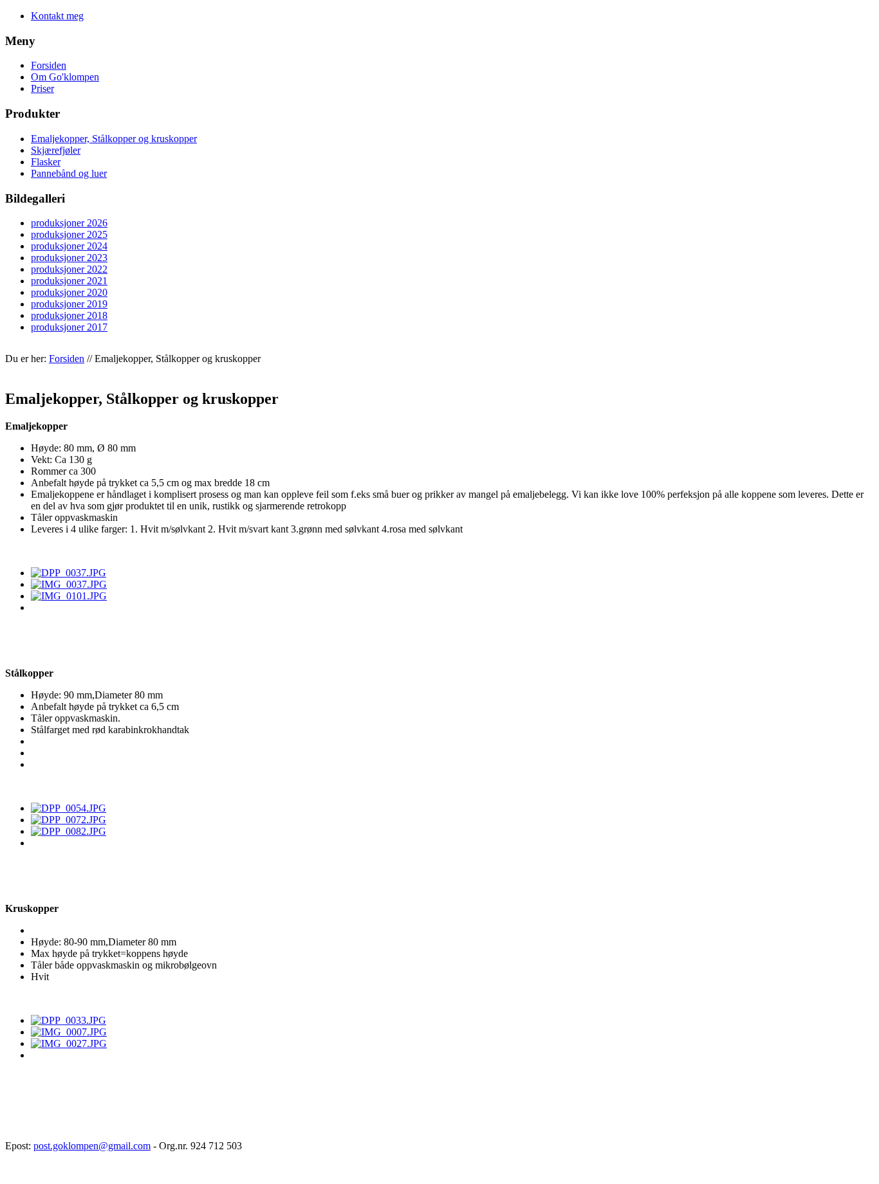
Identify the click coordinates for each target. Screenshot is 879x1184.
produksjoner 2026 (69, 222)
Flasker (45, 161)
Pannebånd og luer (69, 173)
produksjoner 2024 (69, 246)
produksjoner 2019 (69, 303)
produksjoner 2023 (69, 257)
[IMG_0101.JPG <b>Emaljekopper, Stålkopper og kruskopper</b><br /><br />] (68, 808)
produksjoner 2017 (69, 327)
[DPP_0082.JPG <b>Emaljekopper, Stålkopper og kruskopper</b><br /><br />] (68, 1020)
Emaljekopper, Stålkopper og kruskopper (114, 138)
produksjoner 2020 (69, 292)
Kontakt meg (57, 15)
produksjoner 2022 (69, 269)
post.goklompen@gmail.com (92, 1145)
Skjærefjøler (55, 150)
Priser (42, 88)
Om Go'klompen (65, 76)
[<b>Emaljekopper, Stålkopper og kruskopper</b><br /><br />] (68, 572)
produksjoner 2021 (69, 280)
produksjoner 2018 (69, 315)
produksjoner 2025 (69, 234)
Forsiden (48, 65)
